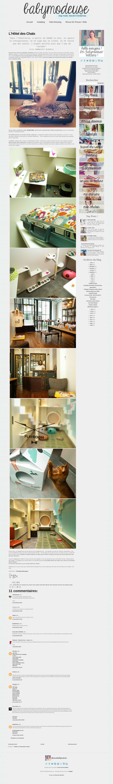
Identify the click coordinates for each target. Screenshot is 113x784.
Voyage (70, 584)
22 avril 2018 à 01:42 (17, 679)
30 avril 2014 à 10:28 (17, 611)
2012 (91, 317)
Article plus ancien (72, 744)
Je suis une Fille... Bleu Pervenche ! (93, 295)
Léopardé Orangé (93, 293)
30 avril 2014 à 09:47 (17, 602)
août (92, 274)
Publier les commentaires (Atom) (22, 746)
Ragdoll (67, 584)
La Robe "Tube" (91, 227)
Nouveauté (55, 584)
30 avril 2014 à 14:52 (17, 627)
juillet (92, 276)
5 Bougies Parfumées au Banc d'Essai (93, 289)
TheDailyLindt (15, 594)
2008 (91, 325)
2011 (91, 319)
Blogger (71, 771)
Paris (64, 584)
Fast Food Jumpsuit (93, 303)
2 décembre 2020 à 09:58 (18, 720)
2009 (91, 323)
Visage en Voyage (93, 304)
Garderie (37, 584)
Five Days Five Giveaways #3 (94, 250)
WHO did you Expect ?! (93, 306)
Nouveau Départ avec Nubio (93, 291)
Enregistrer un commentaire (17, 738)
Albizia (14, 615)
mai (92, 279)
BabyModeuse (15, 623)
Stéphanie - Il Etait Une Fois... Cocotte (21, 640)
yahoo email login (16, 678)
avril (92, 281)
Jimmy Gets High (91, 219)
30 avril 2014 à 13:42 (17, 619)
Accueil (29, 22)
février (92, 311)
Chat (27, 584)
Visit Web (14, 718)
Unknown (14, 651)
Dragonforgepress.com (17, 730)
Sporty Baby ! (93, 287)
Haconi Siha (15, 706)
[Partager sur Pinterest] (19, 582)
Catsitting (24, 584)
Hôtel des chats (48, 584)
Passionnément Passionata (87, 243)
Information (15, 731)
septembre (92, 272)
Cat (20, 584)
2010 (91, 321)
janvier (92, 313)
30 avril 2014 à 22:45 (17, 635)
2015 (91, 262)
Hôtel (44, 584)
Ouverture (60, 584)
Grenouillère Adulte (91, 235)
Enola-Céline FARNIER (17, 631)
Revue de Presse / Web (76, 22)
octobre (92, 270)
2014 (91, 264)
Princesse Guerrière (59, 775)
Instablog (41, 22)
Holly (41, 584)
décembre (92, 266)
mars (92, 309)
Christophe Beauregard (22, 571)
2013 (91, 315)
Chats (34, 584)
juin (92, 278)
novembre (92, 268)
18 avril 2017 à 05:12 (17, 667)
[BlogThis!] (14, 582)
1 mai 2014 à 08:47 (16, 646)
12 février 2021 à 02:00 (17, 735)
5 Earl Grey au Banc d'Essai (92, 301)
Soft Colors (93, 299)
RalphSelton (15, 724)
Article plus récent (12, 744)
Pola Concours (92, 297)
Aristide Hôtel (16, 584)
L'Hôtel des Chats (93, 283)
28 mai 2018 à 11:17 (17, 702)
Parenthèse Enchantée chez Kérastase (93, 285)
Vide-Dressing (55, 22)
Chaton (30, 584)
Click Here (14, 716)
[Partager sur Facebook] (17, 582)
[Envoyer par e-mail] (13, 582)
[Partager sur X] (16, 582)
